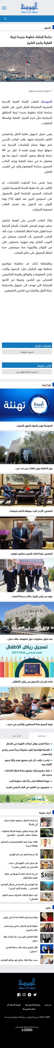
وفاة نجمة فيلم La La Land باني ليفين (20, 917)
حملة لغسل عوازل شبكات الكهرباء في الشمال (28, 743)
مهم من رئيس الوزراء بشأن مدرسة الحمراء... (31, 596)
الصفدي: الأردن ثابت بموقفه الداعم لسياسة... (30, 510)
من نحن (48, 1004)
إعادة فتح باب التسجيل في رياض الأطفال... (31, 681)
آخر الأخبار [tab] (41, 735)
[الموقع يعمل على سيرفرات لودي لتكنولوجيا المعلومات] (27, 1029)
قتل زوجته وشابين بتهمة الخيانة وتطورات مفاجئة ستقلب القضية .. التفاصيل (20, 833)
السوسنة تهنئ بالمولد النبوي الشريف (34, 425)
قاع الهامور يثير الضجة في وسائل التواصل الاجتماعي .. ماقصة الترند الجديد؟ (19, 886)
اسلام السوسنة (29, 1008)
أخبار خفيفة (45, 812)
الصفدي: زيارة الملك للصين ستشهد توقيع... (31, 553)
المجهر (47, 27)
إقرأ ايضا (46, 384)
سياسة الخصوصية (32, 1004)
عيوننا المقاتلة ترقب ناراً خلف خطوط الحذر (29, 780)
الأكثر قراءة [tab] (16, 735)
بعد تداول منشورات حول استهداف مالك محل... (29, 638)
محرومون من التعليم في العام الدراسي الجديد (28, 787)
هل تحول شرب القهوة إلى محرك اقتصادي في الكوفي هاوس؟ (23, 865)
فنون (48, 907)
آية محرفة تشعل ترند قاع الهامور (23, 854)
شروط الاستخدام (14, 1004)
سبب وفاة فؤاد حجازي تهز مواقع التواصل (19, 960)
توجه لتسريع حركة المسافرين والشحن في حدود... (29, 724)
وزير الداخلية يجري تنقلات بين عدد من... (33, 468)
